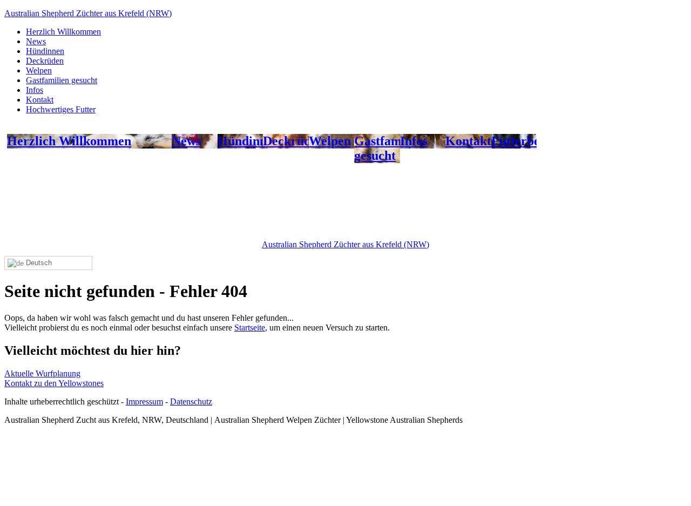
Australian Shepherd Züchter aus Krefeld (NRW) (88, 13)
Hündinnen (45, 51)
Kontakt (39, 99)
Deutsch (38, 263)
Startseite (249, 327)
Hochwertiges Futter (61, 109)
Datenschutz (191, 401)
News (36, 41)
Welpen (39, 70)
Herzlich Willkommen (63, 31)
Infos (34, 90)
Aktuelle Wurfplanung (42, 373)
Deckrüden (45, 60)
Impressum (144, 401)
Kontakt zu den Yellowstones (54, 383)
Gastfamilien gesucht (61, 80)
